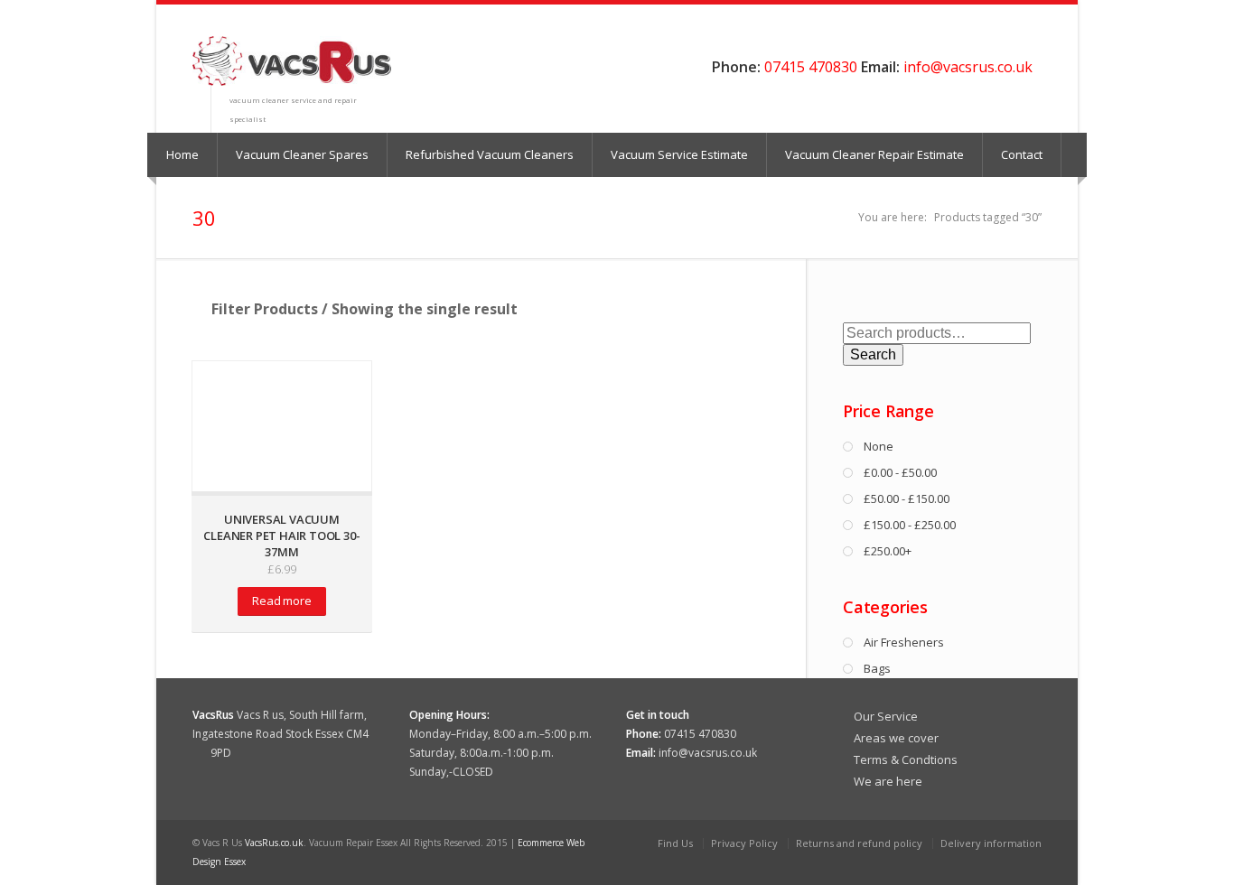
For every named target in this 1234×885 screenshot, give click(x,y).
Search (873, 354)
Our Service (886, 716)
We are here (888, 781)
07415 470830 (810, 67)
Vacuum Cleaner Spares (302, 154)
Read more (281, 600)
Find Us (675, 843)
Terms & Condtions (906, 759)
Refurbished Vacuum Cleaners (490, 154)
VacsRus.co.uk (274, 842)
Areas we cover (896, 738)
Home (182, 154)
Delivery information (991, 843)
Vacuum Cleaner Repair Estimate (874, 154)
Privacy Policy (744, 843)
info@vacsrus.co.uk (968, 67)
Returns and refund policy (859, 843)
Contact (1021, 154)
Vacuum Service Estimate (679, 154)
